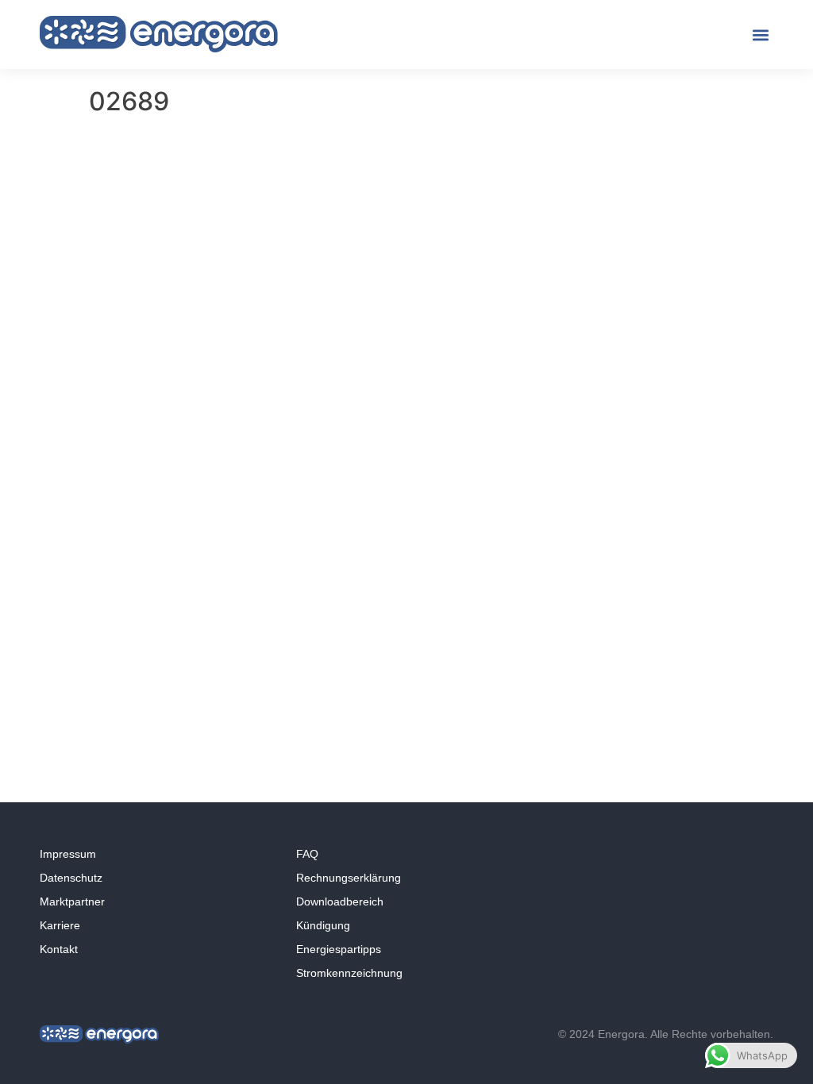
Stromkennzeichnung (349, 973)
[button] (760, 34)
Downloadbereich (339, 901)
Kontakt (59, 949)
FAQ (307, 854)
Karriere (60, 925)
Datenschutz (71, 877)
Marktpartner (72, 901)
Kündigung (323, 925)
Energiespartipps (338, 949)
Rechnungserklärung (348, 877)
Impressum (68, 854)
